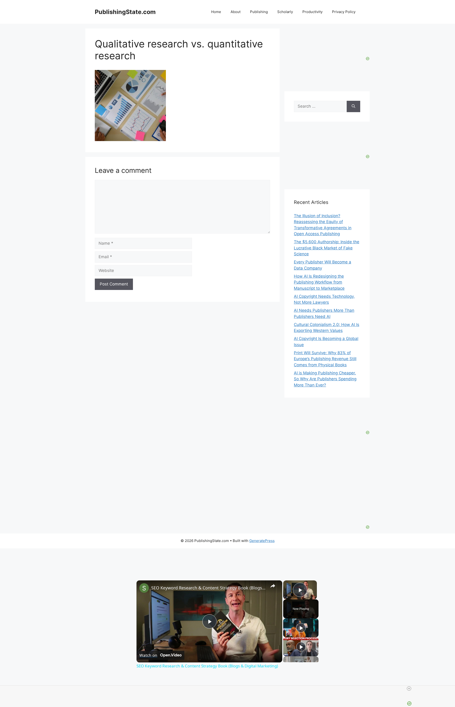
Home (216, 11)
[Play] (301, 628)
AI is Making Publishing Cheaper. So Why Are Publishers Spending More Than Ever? (325, 379)
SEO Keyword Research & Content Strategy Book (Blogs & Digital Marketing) (208, 588)
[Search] (353, 106)
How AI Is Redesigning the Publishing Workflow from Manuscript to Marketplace (319, 282)
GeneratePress (262, 540)
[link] (144, 588)
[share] (272, 585)
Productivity (312, 11)
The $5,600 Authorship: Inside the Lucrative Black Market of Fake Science (326, 247)
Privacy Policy (343, 11)
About (236, 11)
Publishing (259, 11)
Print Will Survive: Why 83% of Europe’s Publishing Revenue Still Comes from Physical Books (325, 358)
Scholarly (285, 11)
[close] (229, 688)
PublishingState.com (125, 11)
